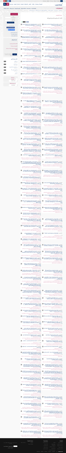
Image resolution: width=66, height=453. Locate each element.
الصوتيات (22, 4)
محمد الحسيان (16, 74)
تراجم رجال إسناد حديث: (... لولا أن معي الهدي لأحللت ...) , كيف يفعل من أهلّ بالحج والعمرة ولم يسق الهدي (53, 278)
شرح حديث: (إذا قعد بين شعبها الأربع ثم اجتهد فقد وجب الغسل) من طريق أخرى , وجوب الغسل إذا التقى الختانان (31, 50)
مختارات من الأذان (52, 446)
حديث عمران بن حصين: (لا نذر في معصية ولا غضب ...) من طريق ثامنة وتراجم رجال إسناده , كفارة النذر (31, 391)
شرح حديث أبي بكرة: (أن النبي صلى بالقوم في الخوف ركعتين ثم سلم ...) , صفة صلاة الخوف (53, 133)
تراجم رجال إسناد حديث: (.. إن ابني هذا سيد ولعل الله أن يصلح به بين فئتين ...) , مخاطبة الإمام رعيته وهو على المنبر (53, 101)
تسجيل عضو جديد (14, 34)
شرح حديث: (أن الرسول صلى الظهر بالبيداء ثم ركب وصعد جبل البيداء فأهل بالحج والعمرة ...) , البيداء (31, 252)
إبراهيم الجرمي (15, 62)
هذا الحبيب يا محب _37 (14, 70)
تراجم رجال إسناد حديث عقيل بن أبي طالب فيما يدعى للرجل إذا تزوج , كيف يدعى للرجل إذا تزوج (32, 329)
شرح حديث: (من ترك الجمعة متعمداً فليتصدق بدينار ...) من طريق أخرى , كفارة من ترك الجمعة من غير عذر (32, 80)
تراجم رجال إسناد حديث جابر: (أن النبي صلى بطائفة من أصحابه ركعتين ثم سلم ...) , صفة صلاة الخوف (32, 139)
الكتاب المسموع (60, 448)
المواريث (15, 4)
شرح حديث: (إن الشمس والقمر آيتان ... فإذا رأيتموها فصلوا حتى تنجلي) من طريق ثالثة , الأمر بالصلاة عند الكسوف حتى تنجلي (53, 114)
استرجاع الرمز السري (14, 32)
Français (45, 451)
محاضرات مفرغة (60, 445)
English (42, 451)
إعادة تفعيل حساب (14, 35)
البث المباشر (12, 8)
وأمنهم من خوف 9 (14, 46)
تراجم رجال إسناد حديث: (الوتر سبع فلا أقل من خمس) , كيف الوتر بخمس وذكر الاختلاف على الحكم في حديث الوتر (32, 171)
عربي (57, 451)
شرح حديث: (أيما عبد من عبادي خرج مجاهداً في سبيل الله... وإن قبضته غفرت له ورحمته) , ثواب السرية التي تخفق (31, 278)
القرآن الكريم (33, 8)
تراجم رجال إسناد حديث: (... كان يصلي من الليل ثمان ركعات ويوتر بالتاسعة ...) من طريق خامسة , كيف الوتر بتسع (31, 189)
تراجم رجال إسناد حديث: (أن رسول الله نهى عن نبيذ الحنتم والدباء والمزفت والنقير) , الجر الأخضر (32, 417)
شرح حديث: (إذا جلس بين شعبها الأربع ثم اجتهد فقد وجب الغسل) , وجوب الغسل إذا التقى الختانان (31, 43)
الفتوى (30, 4)
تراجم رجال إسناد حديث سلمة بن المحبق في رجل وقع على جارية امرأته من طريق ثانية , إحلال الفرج (31, 322)
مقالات (33, 4)
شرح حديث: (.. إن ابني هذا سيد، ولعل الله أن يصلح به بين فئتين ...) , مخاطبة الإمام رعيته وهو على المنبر (31, 94)
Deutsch (49, 451)
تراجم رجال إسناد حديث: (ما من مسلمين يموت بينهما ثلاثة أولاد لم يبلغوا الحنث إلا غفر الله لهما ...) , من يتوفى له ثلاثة (53, 208)
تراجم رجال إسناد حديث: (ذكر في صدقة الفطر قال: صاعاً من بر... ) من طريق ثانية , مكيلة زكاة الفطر (53, 245)
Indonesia (38, 451)
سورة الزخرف (15, 64)
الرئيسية (40, 4)
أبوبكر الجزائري (15, 71)
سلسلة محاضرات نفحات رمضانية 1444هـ (11, 49)
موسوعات (37, 4)
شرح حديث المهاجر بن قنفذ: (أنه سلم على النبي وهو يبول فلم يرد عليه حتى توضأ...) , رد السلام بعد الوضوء (53, 31)
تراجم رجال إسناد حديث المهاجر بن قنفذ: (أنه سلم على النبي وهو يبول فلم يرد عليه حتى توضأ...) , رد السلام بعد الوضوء (31, 31)
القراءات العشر (23, 8)
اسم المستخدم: (13, 17)
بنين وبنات (11, 4)
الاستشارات (26, 4)
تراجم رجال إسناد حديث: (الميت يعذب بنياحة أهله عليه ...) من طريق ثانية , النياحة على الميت (53, 201)
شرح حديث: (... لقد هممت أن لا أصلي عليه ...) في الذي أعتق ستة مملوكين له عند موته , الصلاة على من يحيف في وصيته (53, 219)
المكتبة (18, 4)
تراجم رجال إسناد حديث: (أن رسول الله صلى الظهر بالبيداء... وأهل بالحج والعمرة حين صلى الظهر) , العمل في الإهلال (53, 271)
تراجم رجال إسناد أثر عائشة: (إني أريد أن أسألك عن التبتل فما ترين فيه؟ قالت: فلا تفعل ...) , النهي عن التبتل (32, 304)
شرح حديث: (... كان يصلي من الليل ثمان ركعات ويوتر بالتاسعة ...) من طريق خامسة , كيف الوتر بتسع (53, 189)
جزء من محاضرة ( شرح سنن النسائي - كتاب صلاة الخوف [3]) (54, 136)
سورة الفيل (15, 61)
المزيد (15, 54)
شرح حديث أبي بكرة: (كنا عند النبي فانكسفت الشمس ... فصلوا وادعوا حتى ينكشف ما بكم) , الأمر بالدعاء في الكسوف (32, 120)
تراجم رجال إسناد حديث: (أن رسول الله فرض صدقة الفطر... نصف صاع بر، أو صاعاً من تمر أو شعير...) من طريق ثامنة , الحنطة (53, 252)
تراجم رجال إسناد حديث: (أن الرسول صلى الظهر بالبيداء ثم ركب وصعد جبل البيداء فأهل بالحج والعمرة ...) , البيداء (53, 259)
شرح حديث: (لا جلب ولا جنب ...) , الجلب (30, 340)
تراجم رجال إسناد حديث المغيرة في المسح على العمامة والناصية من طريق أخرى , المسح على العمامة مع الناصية (52, 43)
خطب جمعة (61, 447)
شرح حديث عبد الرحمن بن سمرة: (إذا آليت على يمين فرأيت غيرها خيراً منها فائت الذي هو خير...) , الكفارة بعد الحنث (31, 372)
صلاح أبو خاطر (15, 65)
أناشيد (54, 442)
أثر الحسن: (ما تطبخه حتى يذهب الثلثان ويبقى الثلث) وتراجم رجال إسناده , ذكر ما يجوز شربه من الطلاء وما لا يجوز (32, 432)
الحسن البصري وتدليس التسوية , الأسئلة (30, 61)
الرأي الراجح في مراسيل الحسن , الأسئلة (51, 233)
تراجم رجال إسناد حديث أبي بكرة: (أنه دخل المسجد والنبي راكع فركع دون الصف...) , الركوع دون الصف (53, 74)
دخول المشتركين (10, 22)
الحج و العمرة (46, 445)
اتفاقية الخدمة (6, 446)
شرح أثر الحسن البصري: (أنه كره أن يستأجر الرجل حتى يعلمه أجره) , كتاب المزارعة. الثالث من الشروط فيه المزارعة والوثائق (31, 404)
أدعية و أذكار (53, 448)
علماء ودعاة (29, 8)
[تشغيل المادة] (42, 24)
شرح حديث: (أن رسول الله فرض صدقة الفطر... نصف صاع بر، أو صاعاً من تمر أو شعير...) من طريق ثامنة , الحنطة (32, 245)
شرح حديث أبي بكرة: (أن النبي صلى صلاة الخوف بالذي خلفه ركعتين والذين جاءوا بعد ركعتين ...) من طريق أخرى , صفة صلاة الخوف (53, 150)
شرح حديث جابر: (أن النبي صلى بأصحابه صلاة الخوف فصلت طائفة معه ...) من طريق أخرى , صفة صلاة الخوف (53, 144)
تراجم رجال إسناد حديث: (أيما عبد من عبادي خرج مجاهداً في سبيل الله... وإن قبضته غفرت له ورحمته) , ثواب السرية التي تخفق (32, 284)
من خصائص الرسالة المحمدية (13, 67)
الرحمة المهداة (45, 442)
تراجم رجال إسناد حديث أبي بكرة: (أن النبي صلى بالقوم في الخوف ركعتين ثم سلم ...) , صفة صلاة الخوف (32, 133)
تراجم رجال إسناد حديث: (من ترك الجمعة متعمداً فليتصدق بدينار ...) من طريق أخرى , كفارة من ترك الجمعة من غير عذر (53, 88)
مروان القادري (15, 68)
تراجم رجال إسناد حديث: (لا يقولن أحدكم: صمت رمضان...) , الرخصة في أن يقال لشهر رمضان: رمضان (31, 226)
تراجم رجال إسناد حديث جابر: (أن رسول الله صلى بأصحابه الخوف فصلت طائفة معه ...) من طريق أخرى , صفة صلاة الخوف (31, 144)
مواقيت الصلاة (30, 444)
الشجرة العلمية (17, 8)
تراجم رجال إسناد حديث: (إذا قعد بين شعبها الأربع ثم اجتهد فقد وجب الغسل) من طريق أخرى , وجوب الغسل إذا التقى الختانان (53, 56)
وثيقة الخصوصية (10, 446)
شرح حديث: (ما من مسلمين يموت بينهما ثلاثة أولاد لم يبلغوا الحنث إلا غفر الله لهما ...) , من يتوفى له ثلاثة (31, 201)
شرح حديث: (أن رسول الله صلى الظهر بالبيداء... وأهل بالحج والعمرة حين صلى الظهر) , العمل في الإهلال (32, 264)
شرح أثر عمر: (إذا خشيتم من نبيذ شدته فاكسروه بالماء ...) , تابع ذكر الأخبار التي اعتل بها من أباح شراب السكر (53, 424)
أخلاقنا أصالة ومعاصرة (13, 43)
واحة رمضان (46, 444)
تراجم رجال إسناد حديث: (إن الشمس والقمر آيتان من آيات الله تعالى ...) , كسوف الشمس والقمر (32, 107)
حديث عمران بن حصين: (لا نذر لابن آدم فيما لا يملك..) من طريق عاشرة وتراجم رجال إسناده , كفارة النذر (32, 397)
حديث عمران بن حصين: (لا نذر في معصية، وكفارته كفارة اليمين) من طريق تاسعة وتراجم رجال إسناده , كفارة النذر (53, 397)
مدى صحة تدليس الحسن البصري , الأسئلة (29, 73)
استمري (16, 73)
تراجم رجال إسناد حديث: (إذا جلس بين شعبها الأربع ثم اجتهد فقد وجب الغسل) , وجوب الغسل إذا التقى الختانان (53, 50)
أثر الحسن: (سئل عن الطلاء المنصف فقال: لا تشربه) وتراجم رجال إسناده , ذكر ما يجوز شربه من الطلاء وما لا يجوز (53, 432)
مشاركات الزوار (23, 442)
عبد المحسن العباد (57, 26)
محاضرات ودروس (60, 444)
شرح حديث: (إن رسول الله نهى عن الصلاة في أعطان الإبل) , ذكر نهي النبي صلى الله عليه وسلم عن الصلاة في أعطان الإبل (53, 68)
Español (53, 451)
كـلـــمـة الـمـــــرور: (13, 20)
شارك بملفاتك (6, 8)
